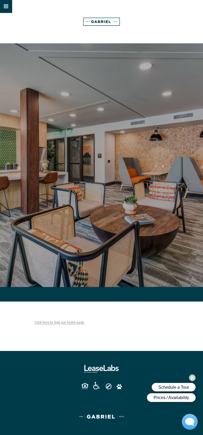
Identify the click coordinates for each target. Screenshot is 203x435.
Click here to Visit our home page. (60, 322)
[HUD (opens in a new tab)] (87, 386)
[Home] (101, 21)
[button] (6, 6)
